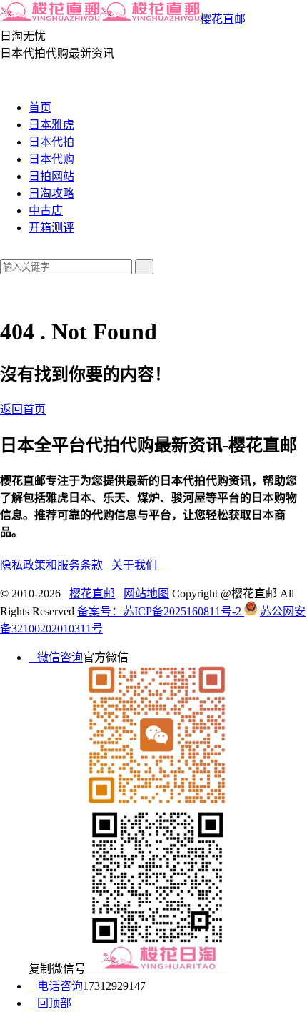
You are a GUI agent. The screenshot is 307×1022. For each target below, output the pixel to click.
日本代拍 (51, 142)
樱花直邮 (223, 19)
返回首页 (23, 409)
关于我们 (138, 565)
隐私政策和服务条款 (55, 565)
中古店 (46, 210)
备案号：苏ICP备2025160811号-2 (160, 611)
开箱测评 (51, 228)
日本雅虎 (51, 125)
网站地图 (146, 593)
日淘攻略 (51, 193)
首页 (40, 107)
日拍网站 (51, 176)
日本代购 (51, 159)
